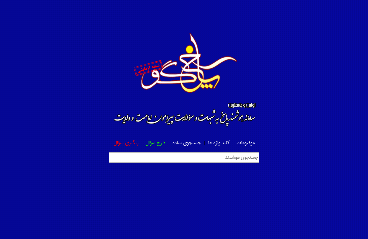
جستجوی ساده (186, 143)
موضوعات (246, 143)
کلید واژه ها (219, 143)
